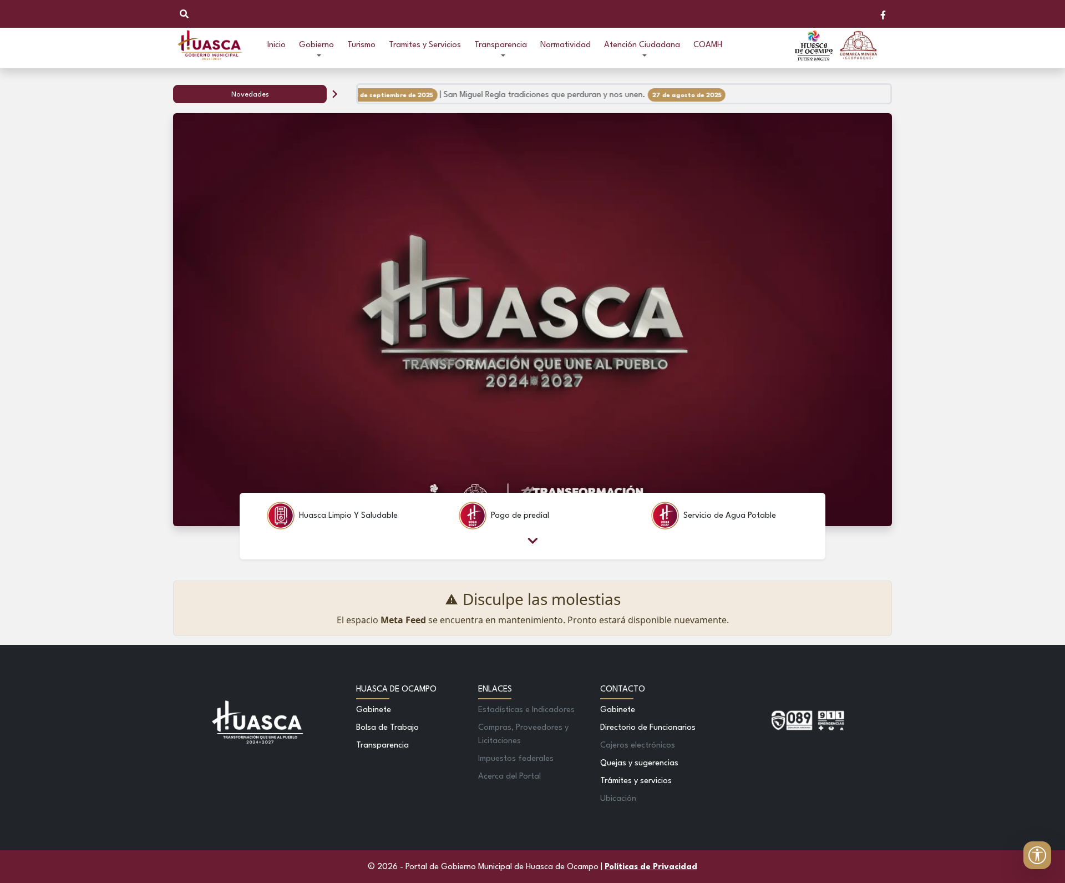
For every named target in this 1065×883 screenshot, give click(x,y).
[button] (316, 45)
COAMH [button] (707, 45)
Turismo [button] (361, 45)
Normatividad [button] (565, 45)
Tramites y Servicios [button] (425, 45)
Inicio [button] (276, 45)
